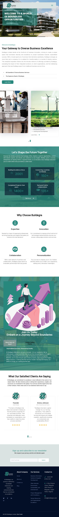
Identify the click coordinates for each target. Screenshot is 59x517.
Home (18, 476)
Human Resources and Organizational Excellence (35, 500)
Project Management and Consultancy (36, 494)
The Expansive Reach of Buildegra (15, 76)
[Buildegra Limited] (11, 5)
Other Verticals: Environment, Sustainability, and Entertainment (35, 486)
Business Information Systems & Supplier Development (36, 478)
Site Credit (19, 514)
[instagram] (3, 500)
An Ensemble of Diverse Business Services (17, 72)
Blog (18, 486)
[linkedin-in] (11, 498)
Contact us (20, 482)
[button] (29, 72)
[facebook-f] (7, 498)
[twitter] (3, 498)
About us (19, 479)
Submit (43, 460)
